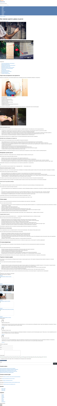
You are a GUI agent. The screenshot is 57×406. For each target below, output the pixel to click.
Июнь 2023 (3, 390)
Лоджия (3, 13)
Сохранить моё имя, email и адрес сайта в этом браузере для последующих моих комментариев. (16, 358)
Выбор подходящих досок (6, 64)
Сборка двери (4, 69)
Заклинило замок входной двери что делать (7, 284)
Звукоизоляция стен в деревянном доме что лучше (8, 370)
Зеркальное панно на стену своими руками (6, 372)
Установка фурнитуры (5, 72)
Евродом (2, 1)
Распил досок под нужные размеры (7, 68)
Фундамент (3, 11)
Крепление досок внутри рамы (6, 71)
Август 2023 (3, 388)
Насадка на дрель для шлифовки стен (9, 384)
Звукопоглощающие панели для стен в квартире (7, 368)
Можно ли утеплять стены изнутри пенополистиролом (11, 376)
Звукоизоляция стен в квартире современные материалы (9, 369)
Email (1, 347)
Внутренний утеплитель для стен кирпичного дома (12, 382)
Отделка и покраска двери (6, 73)
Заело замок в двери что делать (5, 301)
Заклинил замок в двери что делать (5, 276)
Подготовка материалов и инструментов (8, 63)
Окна (2, 8)
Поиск (1, 362)
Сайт (0, 349)
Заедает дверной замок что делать (5, 317)
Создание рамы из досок (6, 70)
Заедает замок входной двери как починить (7, 309)
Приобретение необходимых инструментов (8, 65)
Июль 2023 (3, 389)
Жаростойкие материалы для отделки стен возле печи (8, 371)
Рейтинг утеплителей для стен (7, 380)
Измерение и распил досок (6, 66)
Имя (0, 345)
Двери (3, 7)
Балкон (3, 9)
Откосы (3, 14)
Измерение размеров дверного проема (8, 67)
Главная (3, 6)
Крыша (3, 12)
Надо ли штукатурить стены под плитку (8, 378)
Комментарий (2, 355)
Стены (3, 10)
